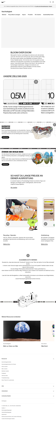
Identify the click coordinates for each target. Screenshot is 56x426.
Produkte (30, 14)
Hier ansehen (14, 187)
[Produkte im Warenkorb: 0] (53, 2)
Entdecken (5, 137)
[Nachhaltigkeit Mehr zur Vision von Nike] (21, 334)
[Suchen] (50, 2)
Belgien (4, 400)
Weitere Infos (6, 244)
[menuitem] (4, 408)
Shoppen (50, 6)
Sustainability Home (48, 14)
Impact (24, 14)
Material (4, 14)
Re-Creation (38, 14)
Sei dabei (27, 282)
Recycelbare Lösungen (14, 14)
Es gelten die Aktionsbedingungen (41, 6)
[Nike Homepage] (4, 2)
